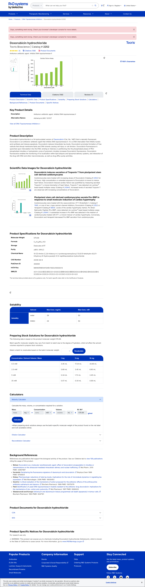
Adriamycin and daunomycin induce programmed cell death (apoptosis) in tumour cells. (66, 492)
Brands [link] (44, 559)
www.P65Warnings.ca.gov (72, 541)
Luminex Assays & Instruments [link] (20, 566)
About (107, 14)
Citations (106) (30, 51)
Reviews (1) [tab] (89, 95)
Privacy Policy (12, 585)
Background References (19, 103)
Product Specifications (47, 99)
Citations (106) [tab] (57, 95)
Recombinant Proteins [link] (17, 569)
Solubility (61, 99)
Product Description (17, 99)
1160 (36, 205)
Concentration (39, 410)
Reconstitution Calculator (21, 441)
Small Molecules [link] (15, 573)
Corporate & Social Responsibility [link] (54, 563)
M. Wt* (80, 410)
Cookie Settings (111, 582)
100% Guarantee (128, 61)
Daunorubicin (59, 139)
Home (10, 19)
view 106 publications (94, 459)
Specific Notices (52, 103)
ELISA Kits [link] (13, 563)
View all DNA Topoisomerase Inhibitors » (25, 124)
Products (12, 14)
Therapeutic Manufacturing (39, 14)
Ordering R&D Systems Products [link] (86, 563)
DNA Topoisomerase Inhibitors (32, 19)
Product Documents (47, 51)
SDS (13, 518)
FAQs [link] (76, 559)
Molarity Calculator (19, 399)
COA (13, 513)
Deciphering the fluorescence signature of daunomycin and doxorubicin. (48, 472)
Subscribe (112, 567)
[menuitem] (10, 19)
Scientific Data (32, 99)
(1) (19, 51)
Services (66, 14)
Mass (14, 410)
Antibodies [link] (13, 559)
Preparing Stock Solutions (76, 99)
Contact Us (127, 14)
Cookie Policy (25, 585)
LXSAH (66, 187)
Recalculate (78, 351)
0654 (53, 208)
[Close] (134, 29)
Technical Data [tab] (25, 95)
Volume (59, 410)
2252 (95, 178)
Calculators (92, 99)
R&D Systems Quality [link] (49, 566)
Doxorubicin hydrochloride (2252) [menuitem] (55, 19)
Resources (87, 14)
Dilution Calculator (19, 435)
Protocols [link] (77, 566)
